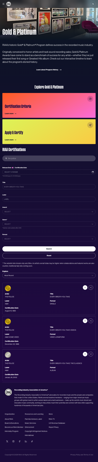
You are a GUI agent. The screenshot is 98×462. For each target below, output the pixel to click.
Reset (49, 255)
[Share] (91, 287)
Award (4, 207)
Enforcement (29, 427)
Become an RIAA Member (14, 427)
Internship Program (11, 431)
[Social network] (7, 441)
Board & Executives (12, 423)
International (29, 435)
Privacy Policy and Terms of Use (81, 455)
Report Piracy (54, 427)
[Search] (93, 3)
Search (49, 249)
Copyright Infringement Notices (36, 431)
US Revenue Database (57, 423)
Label (4, 195)
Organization (10, 414)
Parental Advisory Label (33, 419)
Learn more (9, 113)
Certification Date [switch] (21, 168)
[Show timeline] (85, 287)
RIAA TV (52, 419)
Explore (5, 271)
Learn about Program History (47, 70)
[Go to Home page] (8, 4)
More (51, 414)
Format (4, 234)
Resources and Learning (34, 414)
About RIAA (9, 419)
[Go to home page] (8, 392)
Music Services (30, 423)
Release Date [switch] (6, 168)
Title (3, 182)
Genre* (4, 220)
